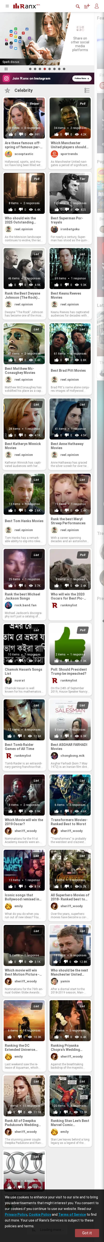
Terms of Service (72, 1214)
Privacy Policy (16, 1214)
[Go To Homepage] (30, 5)
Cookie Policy (40, 1214)
